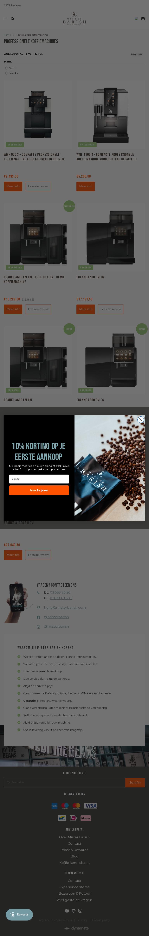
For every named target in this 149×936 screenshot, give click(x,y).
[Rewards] (19, 915)
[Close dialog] (141, 420)
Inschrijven (39, 490)
